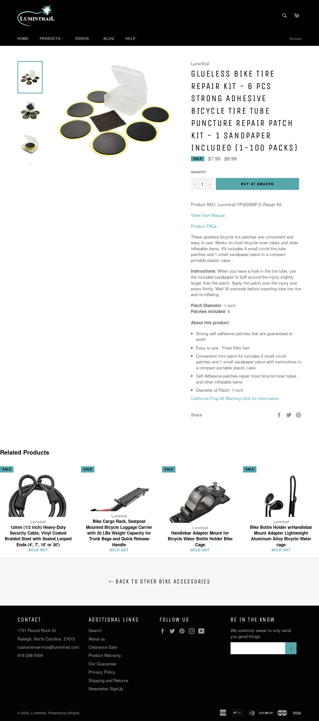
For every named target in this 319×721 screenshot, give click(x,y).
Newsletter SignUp (105, 688)
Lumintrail (38, 712)
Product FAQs (204, 226)
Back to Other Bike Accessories (162, 581)
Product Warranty (104, 655)
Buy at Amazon (257, 183)
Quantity (198, 172)
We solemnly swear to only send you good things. (261, 633)
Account (296, 38)
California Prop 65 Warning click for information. (235, 398)
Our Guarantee (102, 663)
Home (22, 38)
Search (95, 630)
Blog (108, 38)
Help (130, 38)
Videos (82, 38)
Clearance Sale (102, 647)
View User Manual (208, 215)
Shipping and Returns (108, 680)
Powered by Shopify (64, 712)
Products (50, 38)
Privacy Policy (101, 672)
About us (96, 639)
